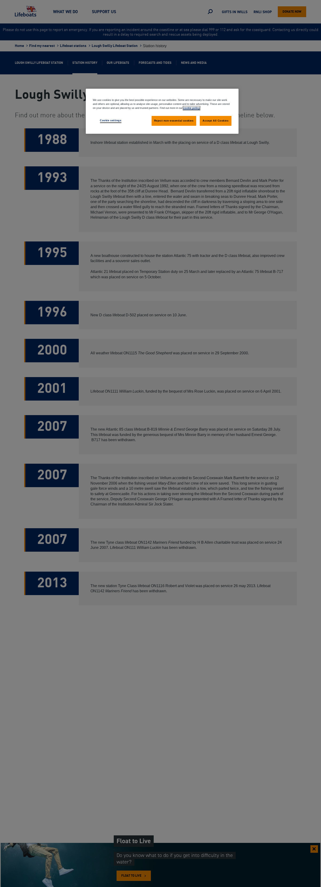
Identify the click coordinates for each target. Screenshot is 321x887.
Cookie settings (110, 120)
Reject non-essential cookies (174, 120)
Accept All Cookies (215, 120)
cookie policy (191, 108)
